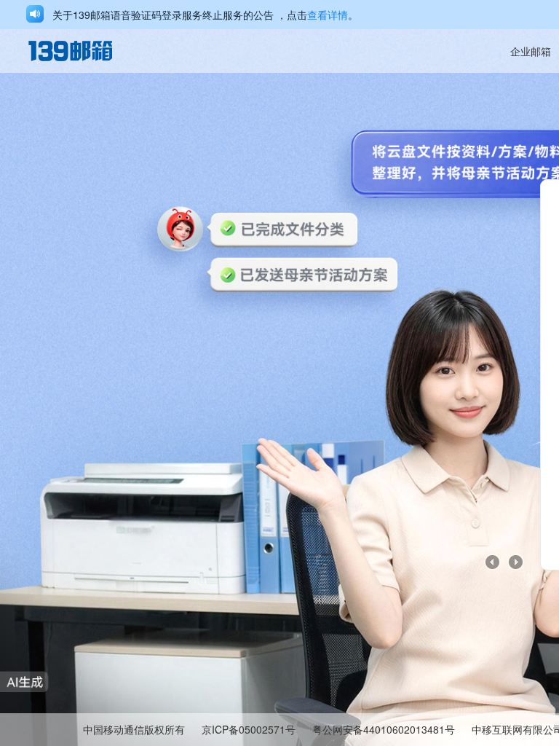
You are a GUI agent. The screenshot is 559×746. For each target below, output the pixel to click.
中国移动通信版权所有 (134, 729)
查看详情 (327, 14)
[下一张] (516, 562)
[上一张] (492, 562)
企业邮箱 (530, 51)
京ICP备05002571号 (249, 729)
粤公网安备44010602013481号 (383, 729)
